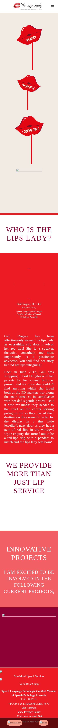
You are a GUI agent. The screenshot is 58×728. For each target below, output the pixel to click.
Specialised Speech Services (29, 676)
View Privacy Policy (29, 712)
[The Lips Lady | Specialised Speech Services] (28, 6)
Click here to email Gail (30, 716)
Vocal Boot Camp (29, 683)
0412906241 (31, 699)
